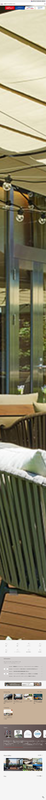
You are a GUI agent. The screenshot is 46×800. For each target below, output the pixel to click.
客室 (6, 645)
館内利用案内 (28, 652)
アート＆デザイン (17, 652)
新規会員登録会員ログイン (40, 8)
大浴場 (40, 645)
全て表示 (39, 755)
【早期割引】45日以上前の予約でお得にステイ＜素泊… (8, 702)
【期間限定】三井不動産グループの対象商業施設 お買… (37, 702)
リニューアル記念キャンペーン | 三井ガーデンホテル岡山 (8, 717)
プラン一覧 (39, 691)
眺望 (6, 652)
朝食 (17, 645)
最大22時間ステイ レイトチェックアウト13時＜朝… (18, 702)
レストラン (29, 645)
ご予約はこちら (30, 8)
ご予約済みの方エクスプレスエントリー (20, 8)
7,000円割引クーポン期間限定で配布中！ (10, 8)
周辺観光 (39, 652)
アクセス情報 (39, 775)
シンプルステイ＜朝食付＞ (28, 701)
